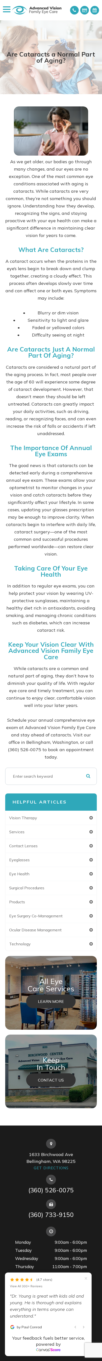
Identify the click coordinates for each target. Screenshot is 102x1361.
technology (20, 943)
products (17, 901)
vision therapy (23, 817)
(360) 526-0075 (51, 1190)
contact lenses (23, 845)
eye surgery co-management (36, 915)
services (17, 831)
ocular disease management (35, 929)
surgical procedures (26, 887)
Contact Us (51, 1079)
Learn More (51, 1001)
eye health (19, 873)
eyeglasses (19, 859)
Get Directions (51, 1168)
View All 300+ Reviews (26, 1286)
